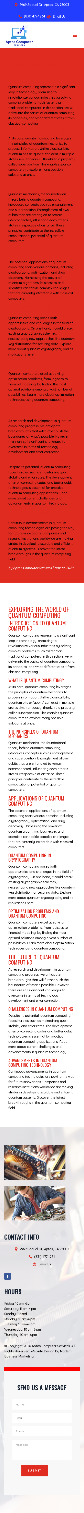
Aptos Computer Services (32, 568)
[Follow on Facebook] (7, 1276)
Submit (35, 1470)
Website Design (42, 1351)
